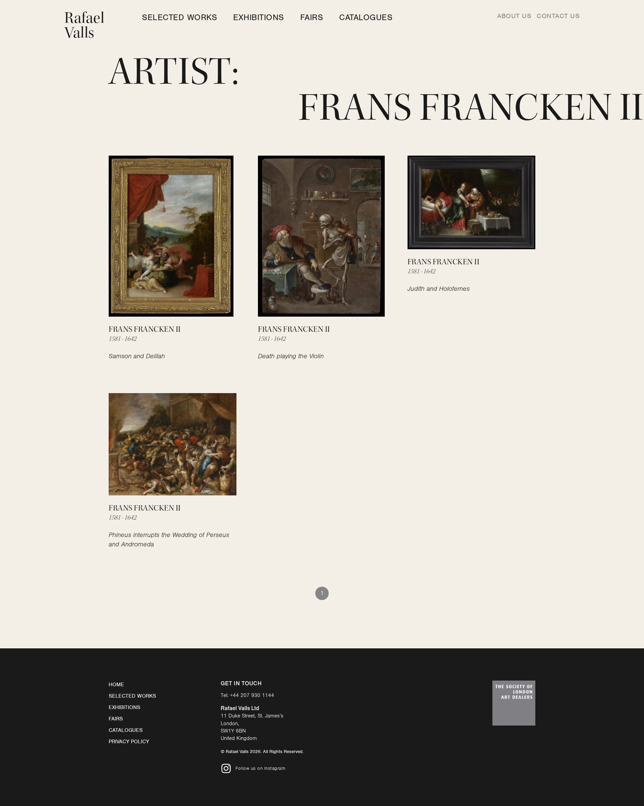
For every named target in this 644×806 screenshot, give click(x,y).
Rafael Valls (84, 25)
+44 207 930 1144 (252, 695)
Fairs (311, 17)
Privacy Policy (129, 741)
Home (116, 684)
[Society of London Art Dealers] (513, 703)
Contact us (558, 16)
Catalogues (365, 17)
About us (514, 16)
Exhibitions (258, 17)
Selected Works (179, 17)
